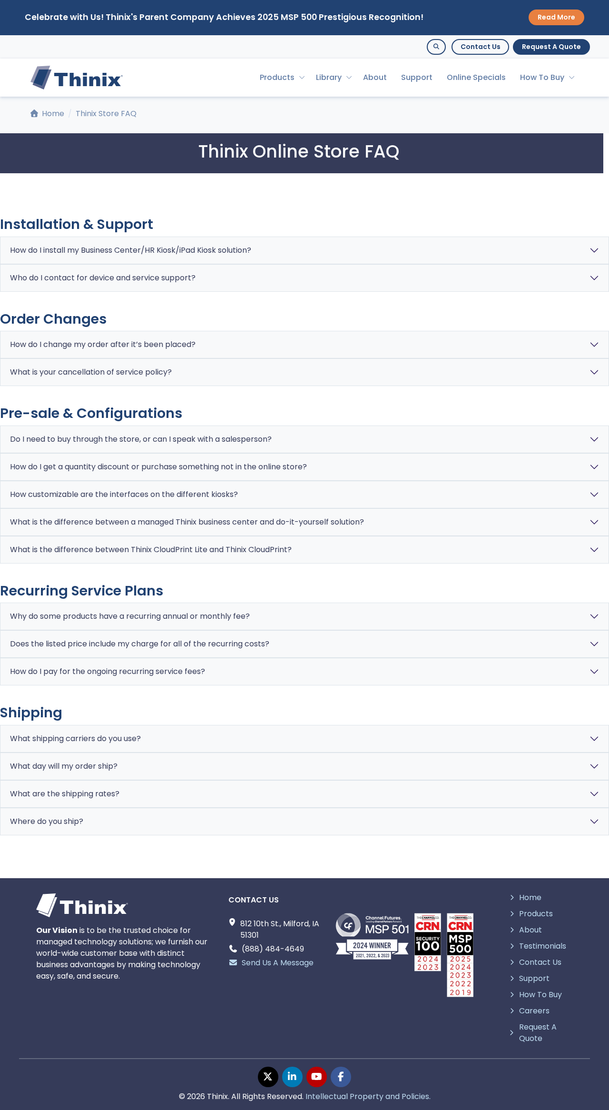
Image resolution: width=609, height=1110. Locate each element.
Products (277, 77)
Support (416, 77)
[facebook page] (341, 1077)
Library (329, 77)
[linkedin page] (292, 1077)
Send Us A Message (278, 962)
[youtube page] (316, 1077)
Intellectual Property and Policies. (368, 1096)
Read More (556, 17)
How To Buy (542, 77)
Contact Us (481, 46)
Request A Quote (551, 46)
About (375, 77)
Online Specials (476, 77)
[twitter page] (268, 1077)
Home (52, 113)
